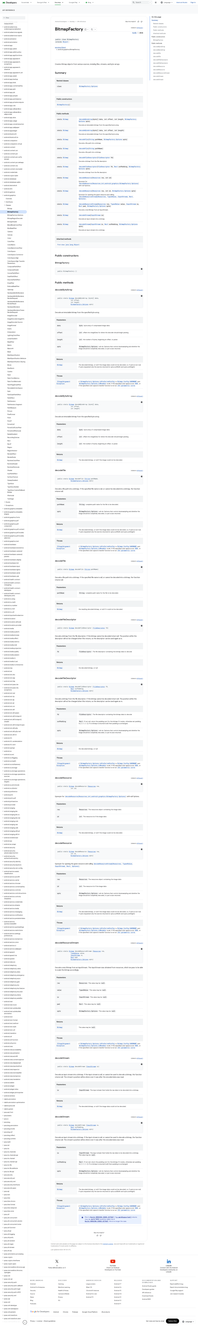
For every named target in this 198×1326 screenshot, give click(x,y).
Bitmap (65, 119)
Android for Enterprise (37, 1287)
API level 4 (140, 943)
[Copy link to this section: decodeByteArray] (74, 290)
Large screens (90, 1284)
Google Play (73, 2)
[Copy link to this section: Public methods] (75, 283)
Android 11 (117, 1304)
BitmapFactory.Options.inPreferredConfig (98, 382)
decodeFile (83, 139)
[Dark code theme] (141, 269)
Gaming (61, 1284)
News (32, 1297)
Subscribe (172, 1321)
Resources (96, 178)
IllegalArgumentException (63, 383)
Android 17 (117, 1284)
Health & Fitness (63, 1290)
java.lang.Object (60, 47)
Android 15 (117, 1290)
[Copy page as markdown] (92, 29)
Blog (89, 2)
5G (59, 1300)
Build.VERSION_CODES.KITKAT (102, 1217)
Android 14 (117, 1294)
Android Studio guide (149, 1286)
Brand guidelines (49, 1321)
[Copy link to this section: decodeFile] (68, 470)
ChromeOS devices (92, 1290)
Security (33, 1290)
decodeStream (84, 215)
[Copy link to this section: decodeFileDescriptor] (78, 620)
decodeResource (85, 178)
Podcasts (33, 1304)
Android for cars (91, 1294)
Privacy (60, 1297)
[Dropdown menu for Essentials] (32, 2)
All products (106, 1312)
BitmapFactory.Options (88, 86)
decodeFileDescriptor (88, 158)
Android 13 (117, 1297)
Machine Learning (64, 1287)
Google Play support (176, 1290)
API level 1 (140, 28)
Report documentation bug (179, 1287)
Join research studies (177, 1294)
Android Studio (181, 2)
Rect (116, 167)
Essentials (25, 2)
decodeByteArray (85, 119)
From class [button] (68, 245)
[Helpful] (138, 21)
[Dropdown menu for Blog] (94, 2)
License (39, 1321)
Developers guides (148, 1289)
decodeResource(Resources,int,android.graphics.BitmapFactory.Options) (109, 183)
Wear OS (89, 1287)
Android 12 (117, 1300)
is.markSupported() (124, 1217)
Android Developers (61, 21)
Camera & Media (63, 1294)
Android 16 (117, 1287)
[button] (13, 22)
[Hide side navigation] (25, 1322)
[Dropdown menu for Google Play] (80, 2)
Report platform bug (176, 1284)
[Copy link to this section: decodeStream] (71, 1058)
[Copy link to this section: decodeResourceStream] (81, 943)
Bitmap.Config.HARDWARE (127, 382)
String (91, 139)
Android (33, 1284)
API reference (8, 10)
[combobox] (142, 2)
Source (32, 1294)
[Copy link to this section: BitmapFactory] (71, 263)
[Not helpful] (141, 21)
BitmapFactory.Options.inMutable (92, 384)
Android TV (89, 1297)
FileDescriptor (104, 158)
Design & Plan (42, 2)
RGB (136, 384)
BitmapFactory (62, 105)
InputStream (131, 204)
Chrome (65, 1312)
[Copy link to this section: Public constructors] (80, 256)
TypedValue (115, 204)
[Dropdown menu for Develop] (63, 2)
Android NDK (146, 1299)
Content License (108, 1244)
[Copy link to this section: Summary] (68, 73)
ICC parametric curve (126, 386)
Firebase (75, 1312)
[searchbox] (13, 17)
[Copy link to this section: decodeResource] (74, 778)
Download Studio (147, 1296)
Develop (58, 2)
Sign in (193, 2)
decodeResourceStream (88, 204)
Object (65, 42)
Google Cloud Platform (89, 1312)
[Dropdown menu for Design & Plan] (49, 2)
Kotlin (134, 33)
